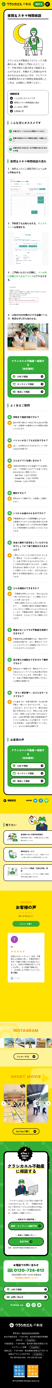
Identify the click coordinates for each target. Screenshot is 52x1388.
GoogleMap (31, 1340)
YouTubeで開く (23, 1131)
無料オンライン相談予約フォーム (28, 169)
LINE (27, 475)
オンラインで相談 (25, 384)
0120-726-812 (29, 1270)
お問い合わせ (17, 1297)
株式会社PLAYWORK (30, 1333)
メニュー (47, 4)
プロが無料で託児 (33, 555)
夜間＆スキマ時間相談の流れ (26, 102)
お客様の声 (19, 111)
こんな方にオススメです (24, 98)
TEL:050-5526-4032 (18, 1357)
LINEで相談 (22, 376)
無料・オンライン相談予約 (24, 1226)
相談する (39, 4)
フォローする (23, 1056)
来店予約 (24, 1241)
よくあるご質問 (21, 107)
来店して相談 (23, 391)
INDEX (12, 801)
